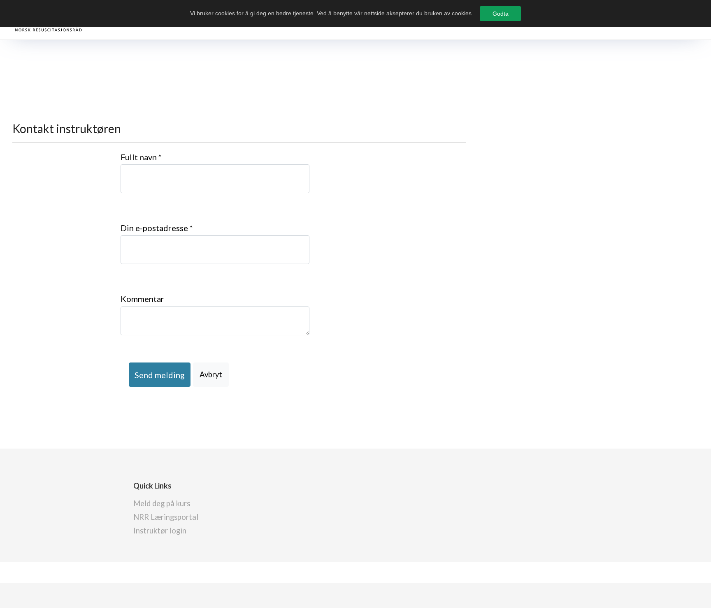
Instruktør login (159, 530)
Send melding (160, 375)
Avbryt (211, 374)
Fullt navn (141, 157)
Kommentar (142, 299)
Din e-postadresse (157, 228)
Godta (501, 13)
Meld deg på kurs (161, 503)
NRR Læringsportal (165, 516)
